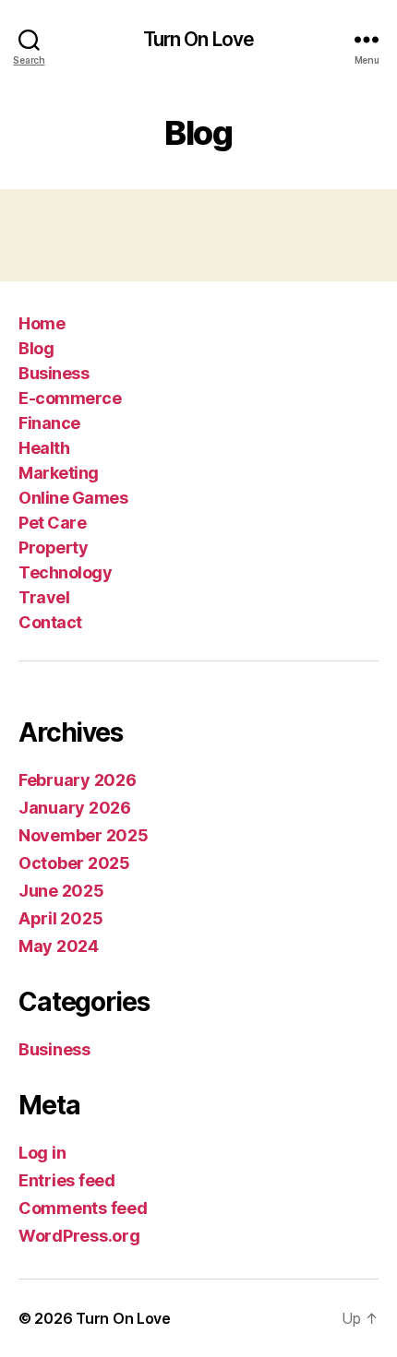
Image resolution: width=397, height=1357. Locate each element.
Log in (42, 1152)
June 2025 (61, 890)
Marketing (58, 472)
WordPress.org (79, 1235)
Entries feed (66, 1180)
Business (53, 373)
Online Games (72, 497)
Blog (36, 348)
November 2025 (83, 835)
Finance (49, 423)
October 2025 (74, 863)
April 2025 (60, 918)
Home (41, 323)
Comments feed (83, 1208)
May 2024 (58, 946)
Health (43, 448)
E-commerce (69, 398)
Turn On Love (199, 39)
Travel (43, 597)
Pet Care (52, 522)
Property (53, 547)
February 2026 (77, 780)
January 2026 (74, 807)
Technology (65, 572)
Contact (50, 622)
